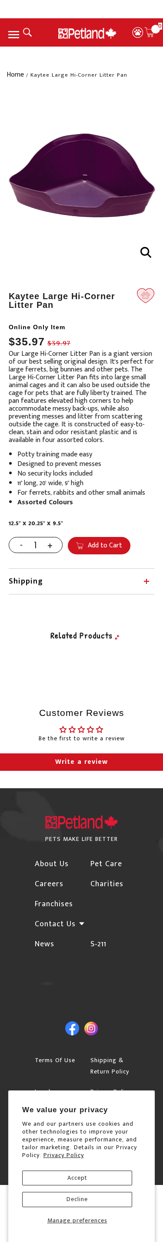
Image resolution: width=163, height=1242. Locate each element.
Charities (106, 884)
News (44, 944)
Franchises (54, 904)
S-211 (98, 944)
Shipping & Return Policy (109, 1066)
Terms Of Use (55, 1060)
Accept (77, 1178)
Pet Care (106, 864)
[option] (81, 178)
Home (15, 75)
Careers (49, 884)
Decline (77, 1199)
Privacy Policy (63, 1155)
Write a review (81, 762)
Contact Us (55, 924)
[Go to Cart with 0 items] (149, 32)
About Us (52, 864)
